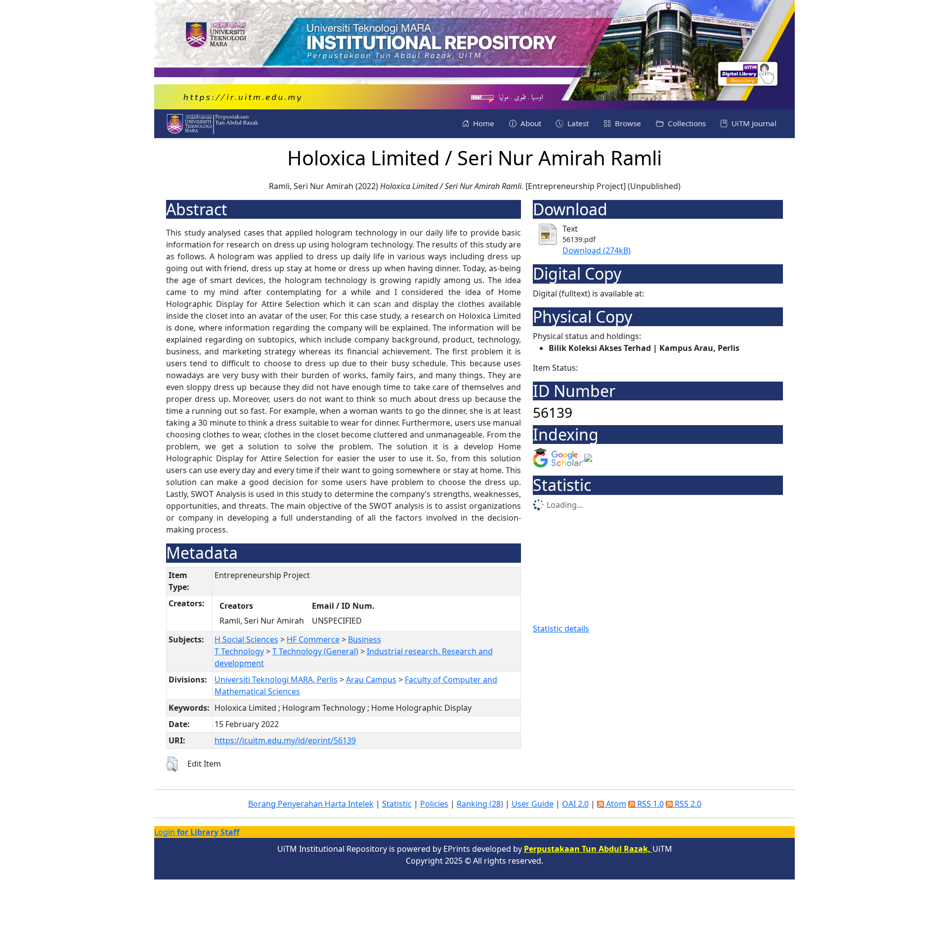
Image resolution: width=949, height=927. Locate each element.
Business (364, 639)
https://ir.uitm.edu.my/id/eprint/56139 (285, 740)
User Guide (533, 803)
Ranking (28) (480, 803)
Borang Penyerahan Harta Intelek (311, 803)
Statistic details (561, 628)
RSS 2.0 (687, 803)
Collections (686, 123)
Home (482, 123)
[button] (171, 764)
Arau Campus (371, 679)
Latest (577, 123)
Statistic (397, 803)
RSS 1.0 (649, 803)
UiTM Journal (753, 123)
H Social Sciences (246, 639)
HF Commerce (313, 639)
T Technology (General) (315, 651)
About (529, 123)
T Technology (239, 651)
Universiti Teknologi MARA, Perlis (276, 679)
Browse (627, 123)
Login (196, 832)
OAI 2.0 (575, 803)
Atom (615, 803)
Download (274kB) (596, 250)
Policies (434, 803)
